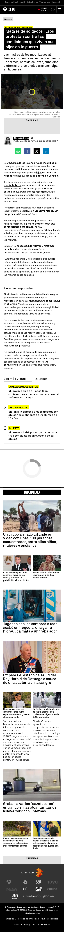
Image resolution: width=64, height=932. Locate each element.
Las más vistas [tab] (15, 379)
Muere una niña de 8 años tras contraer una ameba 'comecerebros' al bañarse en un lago (33, 394)
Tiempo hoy (44, 2)
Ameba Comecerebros (23, 386)
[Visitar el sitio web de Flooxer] (48, 896)
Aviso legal (11, 919)
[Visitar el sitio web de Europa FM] (52, 889)
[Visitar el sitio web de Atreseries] (25, 889)
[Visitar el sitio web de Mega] (12, 889)
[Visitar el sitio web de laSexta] (25, 882)
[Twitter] (32, 137)
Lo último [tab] (41, 379)
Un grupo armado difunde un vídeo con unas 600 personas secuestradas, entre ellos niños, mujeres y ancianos (30, 540)
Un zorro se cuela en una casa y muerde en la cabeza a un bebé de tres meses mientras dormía (15, 842)
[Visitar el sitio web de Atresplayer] (32, 896)
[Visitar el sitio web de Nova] (52, 882)
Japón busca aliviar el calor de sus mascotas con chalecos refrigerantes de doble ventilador (46, 713)
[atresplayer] (52, 9)
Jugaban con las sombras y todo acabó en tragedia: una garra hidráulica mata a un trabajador (30, 627)
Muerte (14, 428)
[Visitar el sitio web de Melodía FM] (15, 896)
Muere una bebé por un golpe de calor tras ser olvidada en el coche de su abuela (32, 435)
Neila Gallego (21, 138)
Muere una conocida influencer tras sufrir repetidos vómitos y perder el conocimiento (16, 713)
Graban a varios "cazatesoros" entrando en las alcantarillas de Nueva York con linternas (30, 807)
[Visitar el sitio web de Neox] (38, 882)
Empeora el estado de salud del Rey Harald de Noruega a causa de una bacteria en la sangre (29, 678)
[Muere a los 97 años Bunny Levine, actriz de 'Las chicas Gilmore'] (47, 563)
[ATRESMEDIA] (32, 873)
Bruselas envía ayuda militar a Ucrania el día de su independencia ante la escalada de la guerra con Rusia (46, 843)
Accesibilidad (43, 924)
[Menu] (60, 9)
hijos (39, 172)
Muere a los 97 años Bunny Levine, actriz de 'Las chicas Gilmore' (46, 575)
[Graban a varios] (32, 785)
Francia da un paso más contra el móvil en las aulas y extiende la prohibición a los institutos (16, 576)
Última (44, 9)
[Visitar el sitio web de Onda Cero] (38, 889)
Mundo (32, 492)
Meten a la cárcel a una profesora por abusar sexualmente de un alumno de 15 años (33, 415)
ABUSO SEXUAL (18, 407)
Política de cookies (49, 919)
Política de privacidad (28, 919)
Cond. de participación (25, 924)
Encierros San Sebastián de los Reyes (21, 2)
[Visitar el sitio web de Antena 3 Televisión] (12, 882)
